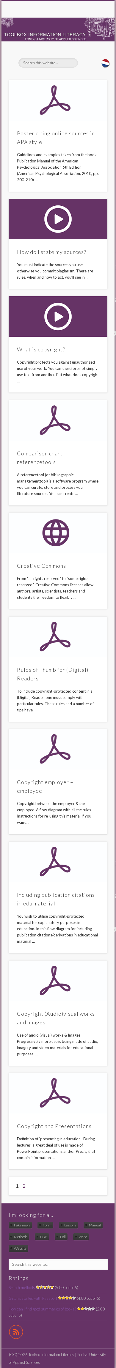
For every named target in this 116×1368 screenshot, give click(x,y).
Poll (63, 1236)
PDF (43, 1236)
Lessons (70, 1225)
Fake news (22, 1225)
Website (20, 1248)
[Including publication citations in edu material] (58, 862)
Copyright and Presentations (54, 1126)
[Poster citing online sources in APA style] (58, 100)
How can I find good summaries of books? (42, 1309)
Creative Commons (41, 565)
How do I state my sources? (51, 252)
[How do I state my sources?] (58, 219)
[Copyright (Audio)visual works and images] (58, 981)
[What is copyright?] (58, 316)
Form (47, 1225)
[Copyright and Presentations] (58, 1093)
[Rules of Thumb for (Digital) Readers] (58, 637)
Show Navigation (93, 53)
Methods (20, 1236)
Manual (95, 1225)
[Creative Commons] (58, 533)
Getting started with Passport (33, 1298)
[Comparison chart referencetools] (58, 420)
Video (83, 1236)
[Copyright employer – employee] (58, 749)
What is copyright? (41, 349)
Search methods (22, 1287)
